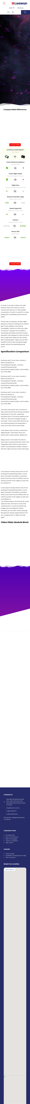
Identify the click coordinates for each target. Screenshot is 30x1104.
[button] (15, 144)
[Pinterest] (12, 823)
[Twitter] (8, 823)
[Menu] (4, 3)
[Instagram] (5, 823)
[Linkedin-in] (16, 823)
